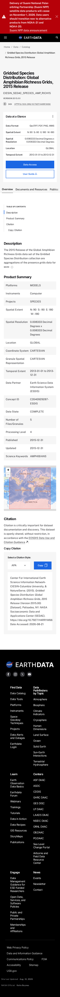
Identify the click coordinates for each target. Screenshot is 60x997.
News (36, 872)
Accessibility (14, 965)
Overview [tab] (7, 189)
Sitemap (33, 965)
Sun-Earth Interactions (40, 754)
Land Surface (40, 734)
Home (7, 47)
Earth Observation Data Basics (17, 783)
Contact (38, 889)
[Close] (57, 17)
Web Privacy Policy (17, 947)
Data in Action (18, 818)
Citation (10, 224)
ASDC (36, 785)
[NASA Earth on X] (22, 674)
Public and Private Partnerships (17, 915)
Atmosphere (40, 699)
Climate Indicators (38, 712)
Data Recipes (17, 824)
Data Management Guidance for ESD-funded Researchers (17, 884)
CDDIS (37, 791)
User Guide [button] (29, 174)
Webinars (15, 801)
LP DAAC (38, 809)
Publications (17, 842)
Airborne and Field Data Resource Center (40, 858)
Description (12, 212)
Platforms (15, 705)
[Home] (33, 37)
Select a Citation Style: (19, 557)
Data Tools (16, 699)
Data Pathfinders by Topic (40, 690)
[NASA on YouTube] (29, 674)
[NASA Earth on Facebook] (8, 674)
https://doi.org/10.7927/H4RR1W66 (32, 104)
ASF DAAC (39, 780)
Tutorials (15, 813)
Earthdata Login (16, 745)
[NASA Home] (20, 37)
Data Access (30, 164)
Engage (15, 872)
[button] (8, 267)
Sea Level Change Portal (41, 845)
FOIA (44, 959)
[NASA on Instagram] (15, 674)
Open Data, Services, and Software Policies (17, 901)
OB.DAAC (38, 832)
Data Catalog (17, 693)
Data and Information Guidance (24, 953)
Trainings (15, 807)
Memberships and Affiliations (18, 928)
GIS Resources (18, 830)
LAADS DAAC (41, 815)
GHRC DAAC (40, 797)
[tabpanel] (30, 419)
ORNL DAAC (40, 826)
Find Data (16, 687)
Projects (15, 728)
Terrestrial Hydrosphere (40, 763)
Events (37, 878)
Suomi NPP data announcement (28, 30)
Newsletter (39, 884)
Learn (13, 774)
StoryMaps (16, 836)
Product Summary (15, 218)
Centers (38, 774)
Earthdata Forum (16, 794)
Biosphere (39, 705)
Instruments (17, 710)
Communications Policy (20, 959)
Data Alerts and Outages (17, 736)
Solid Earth (39, 746)
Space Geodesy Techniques (16, 720)
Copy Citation (15, 230)
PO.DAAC (38, 838)
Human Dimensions (39, 727)
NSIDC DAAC (40, 820)
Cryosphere (40, 720)
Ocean (37, 740)
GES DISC (39, 803)
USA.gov (12, 970)
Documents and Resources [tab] (31, 189)
